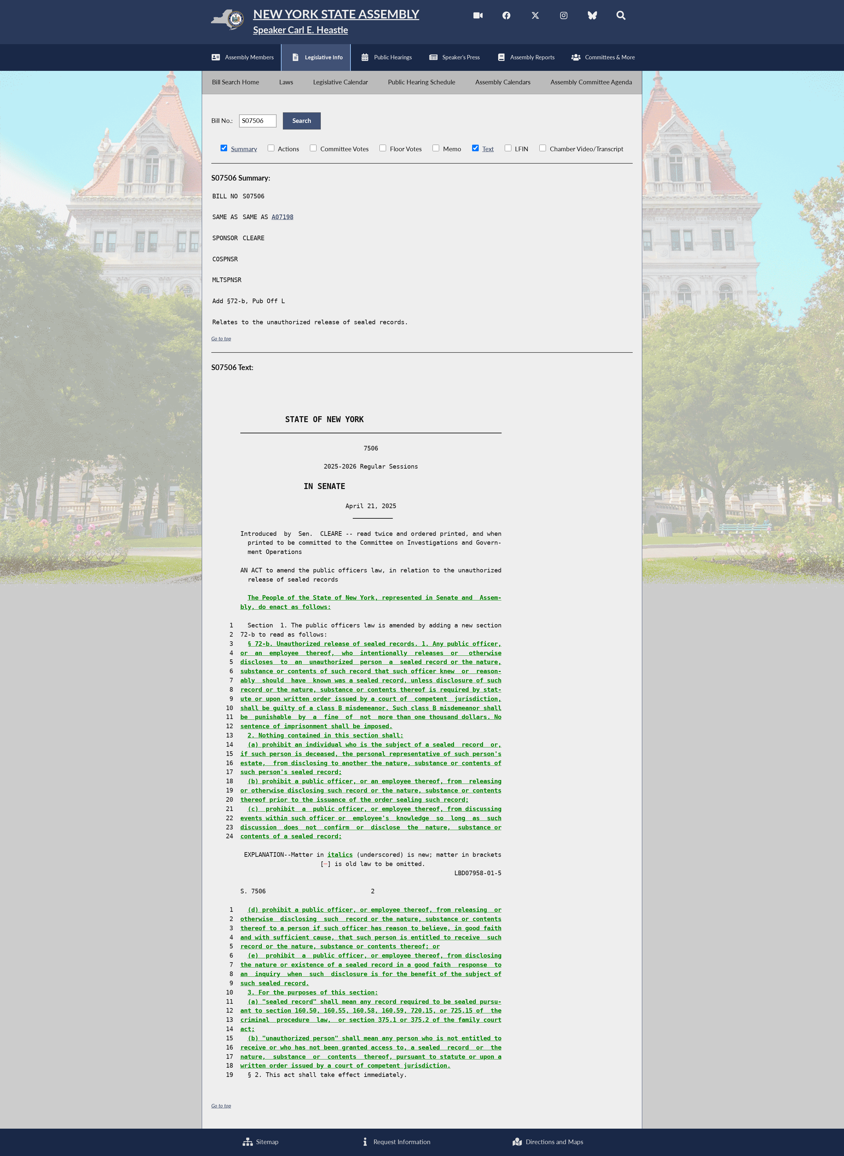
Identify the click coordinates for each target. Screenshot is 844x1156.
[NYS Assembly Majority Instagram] (564, 16)
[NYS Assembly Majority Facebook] (506, 16)
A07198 (282, 217)
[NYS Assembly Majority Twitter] (535, 16)
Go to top (221, 338)
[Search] (621, 16)
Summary (244, 149)
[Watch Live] (478, 16)
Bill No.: (222, 120)
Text (488, 149)
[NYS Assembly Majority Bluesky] (592, 16)
